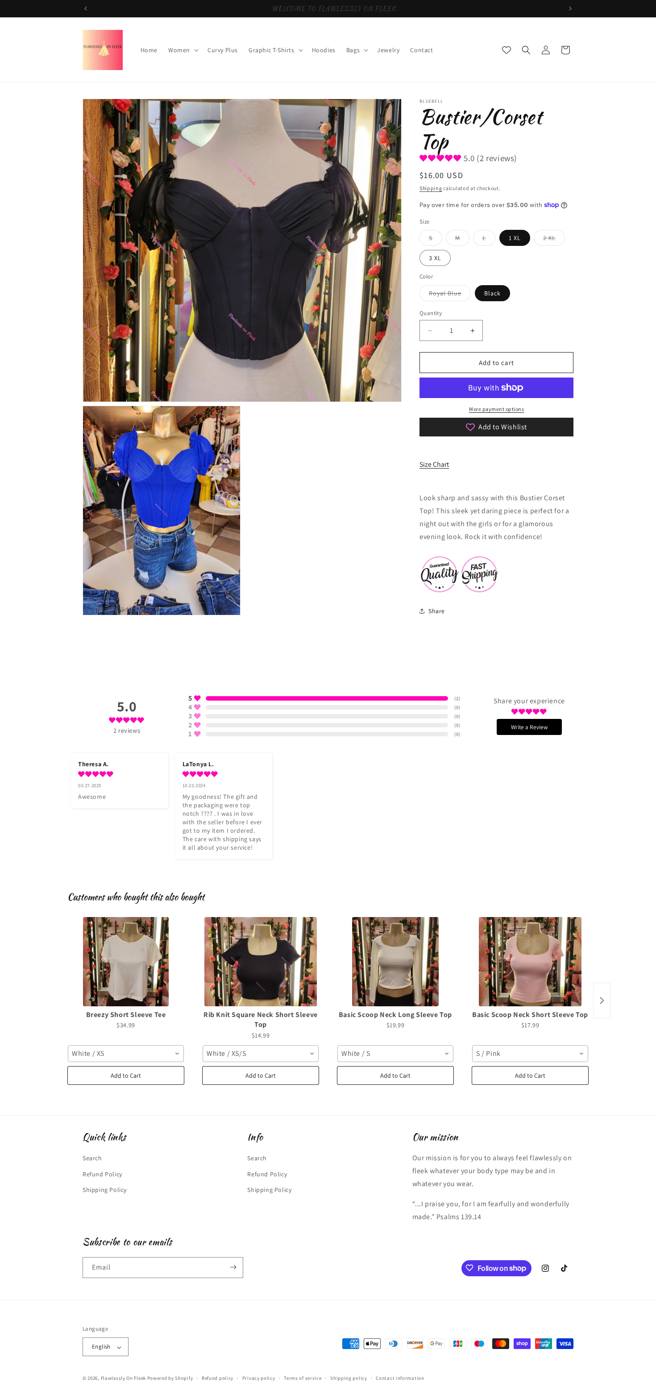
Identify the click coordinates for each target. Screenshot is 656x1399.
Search (92, 1158)
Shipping (430, 188)
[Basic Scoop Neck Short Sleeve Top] (530, 961)
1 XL (515, 238)
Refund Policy (102, 1174)
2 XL (554, 239)
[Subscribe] (233, 1267)
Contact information (400, 1378)
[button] (182, 50)
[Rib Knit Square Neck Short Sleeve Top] (261, 961)
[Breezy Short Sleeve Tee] (126, 961)
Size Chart (434, 464)
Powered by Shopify (170, 1378)
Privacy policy (258, 1378)
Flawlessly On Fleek (123, 1378)
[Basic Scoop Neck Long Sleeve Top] (395, 961)
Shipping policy (348, 1378)
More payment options (496, 409)
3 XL (435, 258)
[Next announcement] (570, 8)
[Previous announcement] (85, 8)
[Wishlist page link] (506, 50)
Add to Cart (126, 1075)
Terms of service (302, 1378)
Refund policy (217, 1378)
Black (492, 293)
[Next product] (602, 1000)
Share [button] (436, 611)
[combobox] (126, 1053)
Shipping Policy (105, 1189)
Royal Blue (450, 295)
